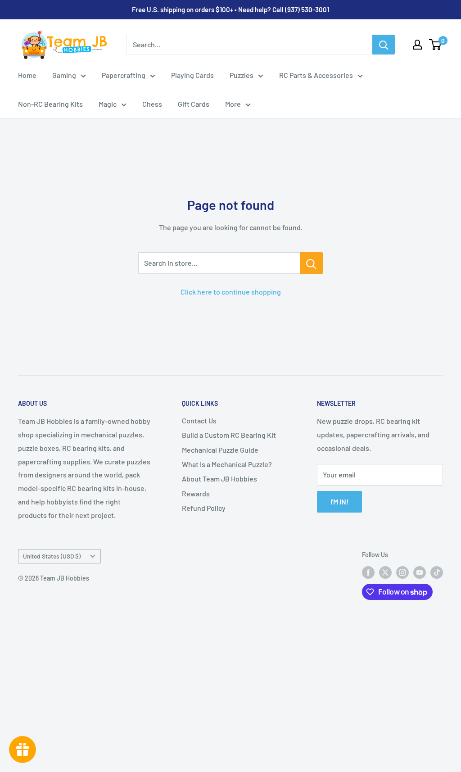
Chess (152, 104)
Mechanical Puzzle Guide (220, 449)
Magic (108, 104)
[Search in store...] (311, 263)
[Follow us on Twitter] (385, 572)
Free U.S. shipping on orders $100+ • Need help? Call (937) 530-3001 (230, 9)
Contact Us (199, 420)
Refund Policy (204, 508)
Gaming (64, 75)
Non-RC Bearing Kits (50, 104)
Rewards (196, 493)
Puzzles (241, 75)
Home (27, 75)
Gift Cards (193, 104)
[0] (435, 44)
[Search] (383, 44)
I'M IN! (339, 501)
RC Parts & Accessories (316, 75)
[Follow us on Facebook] (368, 572)
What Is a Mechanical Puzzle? (227, 464)
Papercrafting (123, 75)
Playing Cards (192, 75)
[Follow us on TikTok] (436, 572)
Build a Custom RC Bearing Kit (229, 435)
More (233, 104)
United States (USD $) (52, 556)
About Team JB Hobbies (219, 478)
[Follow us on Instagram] (402, 572)
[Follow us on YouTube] (419, 572)
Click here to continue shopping (231, 291)
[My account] (417, 45)
